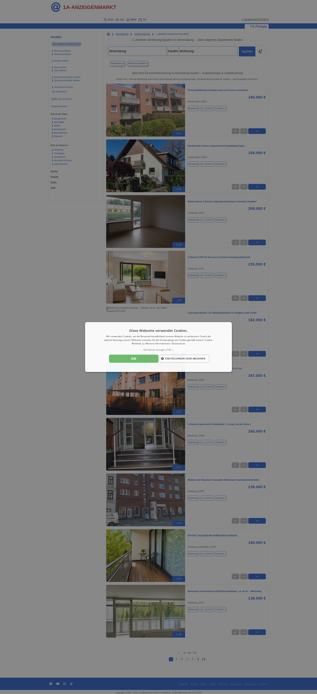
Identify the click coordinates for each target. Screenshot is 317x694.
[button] (158, 350)
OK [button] (133, 358)
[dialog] (158, 347)
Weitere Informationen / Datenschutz (165, 343)
